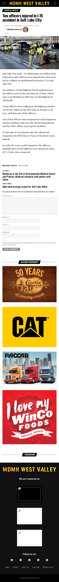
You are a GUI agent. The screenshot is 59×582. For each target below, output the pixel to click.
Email (5, 225)
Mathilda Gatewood (14, 29)
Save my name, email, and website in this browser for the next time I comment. (29, 244)
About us (25, 567)
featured (24, 166)
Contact (15, 567)
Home (7, 567)
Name (5, 217)
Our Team (35, 567)
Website (5, 232)
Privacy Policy (48, 567)
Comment (7, 196)
